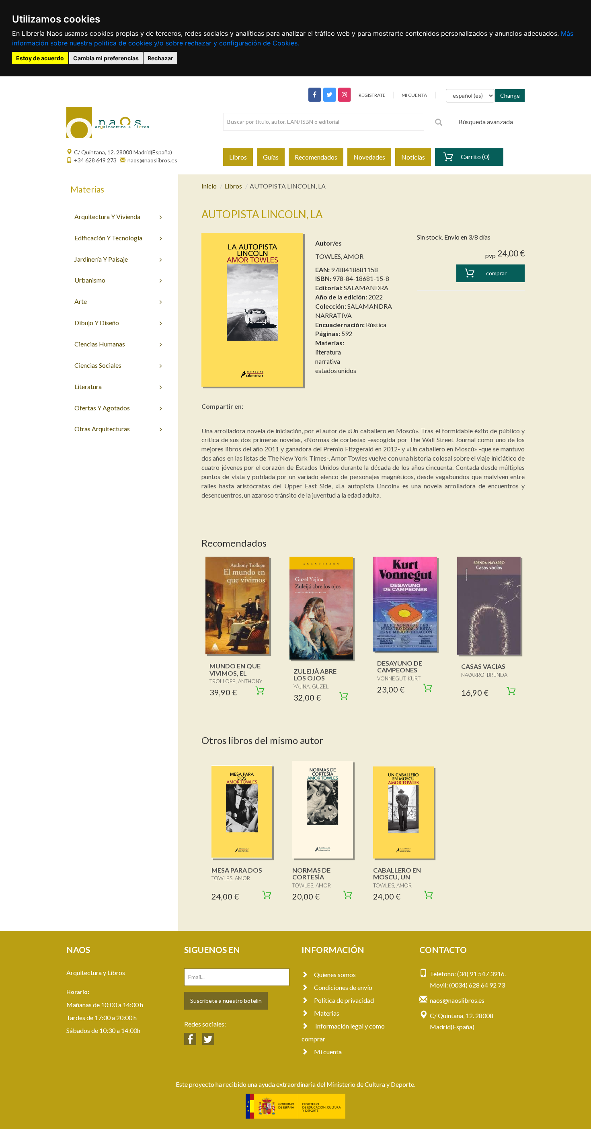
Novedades (369, 157)
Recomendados (316, 157)
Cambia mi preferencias (106, 58)
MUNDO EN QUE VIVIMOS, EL (235, 669)
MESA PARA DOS (236, 870)
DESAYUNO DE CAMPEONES (399, 666)
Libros (238, 157)
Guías (271, 157)
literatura (328, 352)
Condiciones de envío (343, 987)
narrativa (327, 361)
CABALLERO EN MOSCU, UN (397, 873)
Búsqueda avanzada (485, 121)
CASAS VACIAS (483, 666)
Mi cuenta (328, 1051)
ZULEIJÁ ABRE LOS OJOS (315, 674)
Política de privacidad (344, 1000)
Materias (326, 1013)
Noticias (413, 157)
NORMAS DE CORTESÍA (311, 873)
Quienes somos (335, 974)
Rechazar (160, 58)
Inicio (209, 186)
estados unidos (335, 370)
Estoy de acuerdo (40, 58)
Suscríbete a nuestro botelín (226, 1000)
